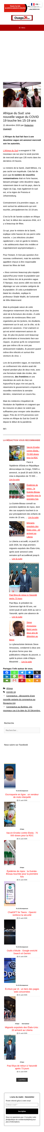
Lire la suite (14, 479)
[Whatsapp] (14, 672)
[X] (37, 672)
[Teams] (37, 676)
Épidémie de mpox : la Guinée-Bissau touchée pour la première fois (34, 492)
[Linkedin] (6, 676)
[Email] (6, 680)
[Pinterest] (22, 680)
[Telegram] (22, 672)
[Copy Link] (29, 680)
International (25, 1023)
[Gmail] (14, 680)
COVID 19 (11, 692)
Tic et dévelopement (22, 791)
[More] (37, 680)
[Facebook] (6, 672)
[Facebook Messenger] (29, 672)
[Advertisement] (22, 54)
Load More (22, 1080)
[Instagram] (22, 676)
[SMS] (14, 676)
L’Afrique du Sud (10, 150)
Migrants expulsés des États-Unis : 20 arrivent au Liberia (33, 530)
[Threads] (29, 676)
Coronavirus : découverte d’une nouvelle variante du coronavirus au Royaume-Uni (19, 699)
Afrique (9, 688)
